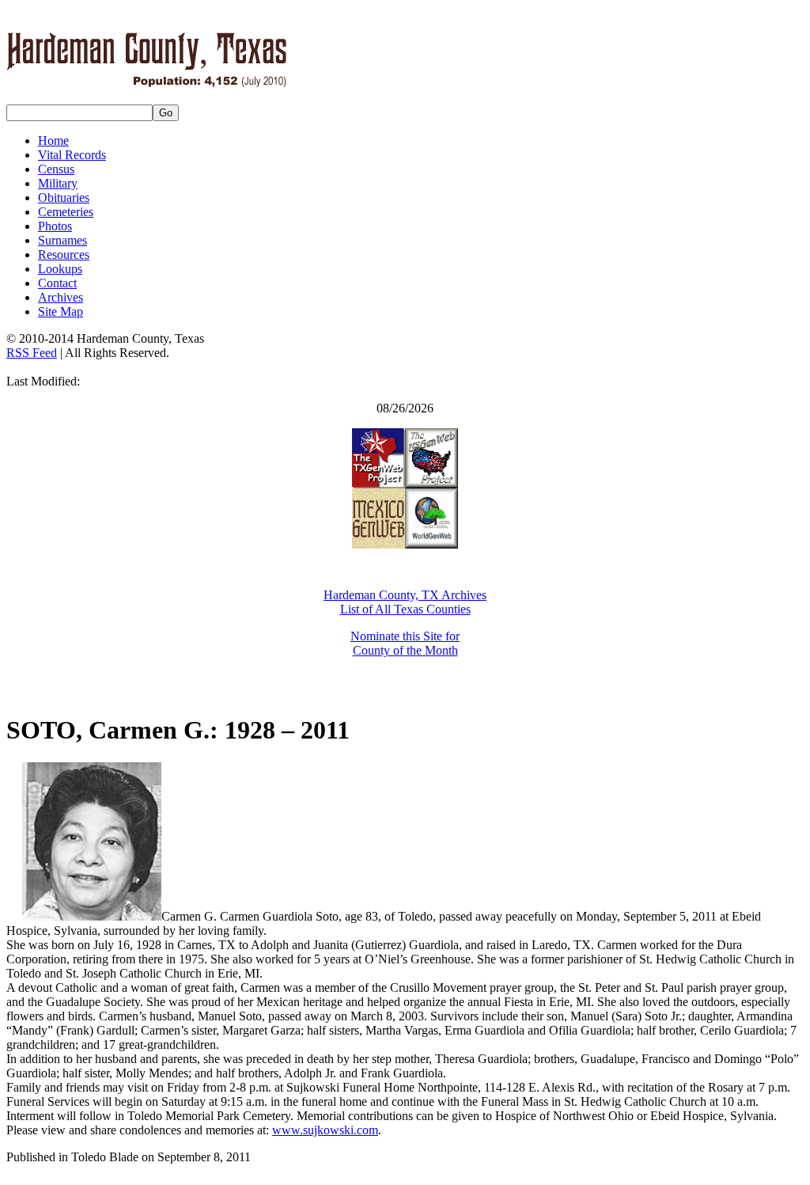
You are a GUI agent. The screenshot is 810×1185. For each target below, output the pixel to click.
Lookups (60, 268)
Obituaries (63, 197)
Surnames (62, 240)
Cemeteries (65, 211)
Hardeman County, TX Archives (405, 595)
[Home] (146, 78)
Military (58, 183)
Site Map (60, 311)
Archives (60, 297)
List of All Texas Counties (405, 609)
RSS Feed (31, 352)
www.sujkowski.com (325, 1130)
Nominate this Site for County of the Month (405, 643)
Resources (63, 254)
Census (56, 169)
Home (53, 140)
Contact (57, 283)
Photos (55, 226)
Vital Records (72, 154)
